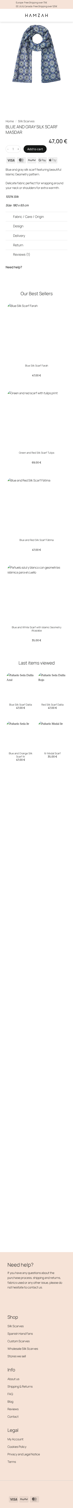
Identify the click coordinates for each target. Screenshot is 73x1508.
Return (18, 245)
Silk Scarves (26, 121)
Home (10, 121)
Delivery (19, 235)
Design (18, 226)
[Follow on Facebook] (11, 1486)
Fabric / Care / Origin (28, 216)
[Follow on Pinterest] (23, 1486)
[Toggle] (9, 217)
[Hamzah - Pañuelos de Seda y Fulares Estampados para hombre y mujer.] (36, 15)
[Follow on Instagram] (17, 1486)
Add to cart (35, 149)
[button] (8, 15)
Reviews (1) (21, 254)
